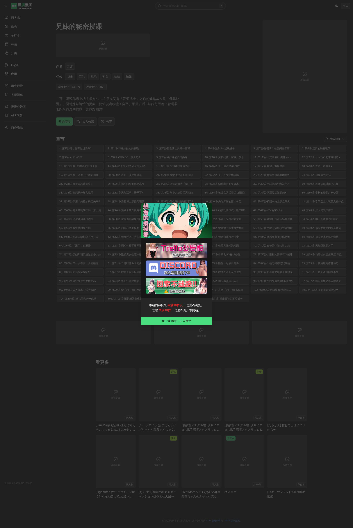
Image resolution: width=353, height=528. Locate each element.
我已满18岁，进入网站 (176, 321)
